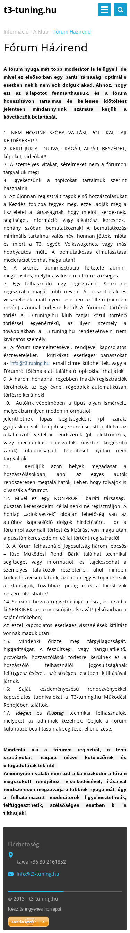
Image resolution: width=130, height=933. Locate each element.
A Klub (41, 31)
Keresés (120, 9)
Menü (104, 9)
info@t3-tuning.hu (30, 363)
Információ (15, 31)
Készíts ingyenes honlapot (34, 909)
